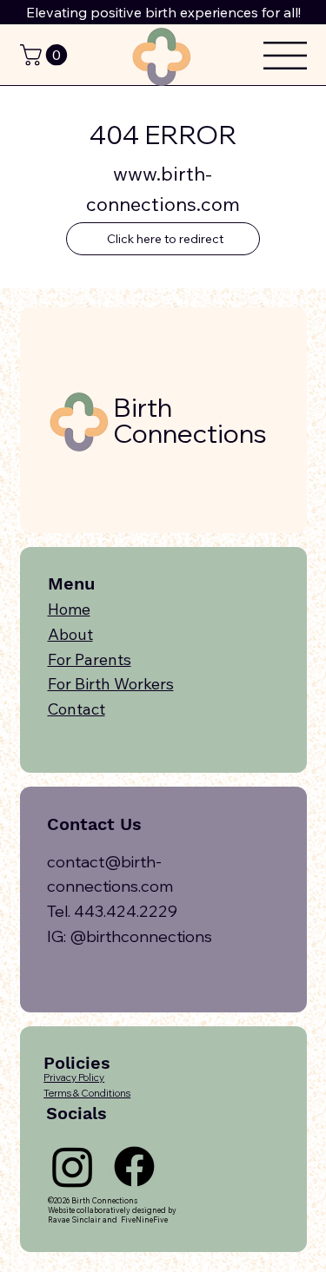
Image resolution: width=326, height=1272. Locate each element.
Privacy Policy (73, 1077)
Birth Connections (190, 420)
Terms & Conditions (86, 1093)
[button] (46, 54)
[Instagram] (72, 1166)
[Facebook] (134, 1166)
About (70, 634)
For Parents (89, 659)
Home (69, 609)
